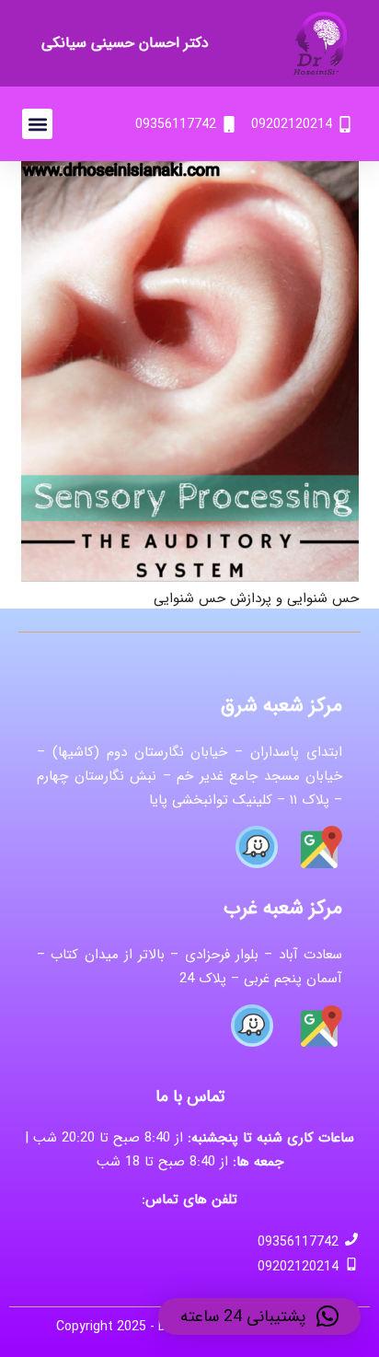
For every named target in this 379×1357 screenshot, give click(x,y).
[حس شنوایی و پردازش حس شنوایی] (190, 173)
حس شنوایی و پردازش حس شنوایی (256, 598)
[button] (37, 124)
